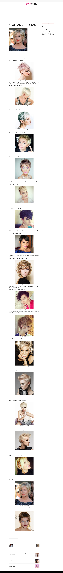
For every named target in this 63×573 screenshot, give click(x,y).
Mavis (7, 53)
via (27, 105)
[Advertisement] (31, 15)
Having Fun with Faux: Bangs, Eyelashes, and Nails (47, 31)
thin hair (16, 538)
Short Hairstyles (12, 538)
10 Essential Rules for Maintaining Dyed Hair (47, 26)
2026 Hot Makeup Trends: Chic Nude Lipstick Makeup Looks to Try (25, 559)
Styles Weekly (16, 571)
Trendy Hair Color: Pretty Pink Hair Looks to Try (24, 564)
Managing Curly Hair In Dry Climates (47, 29)
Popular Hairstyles (12, 554)
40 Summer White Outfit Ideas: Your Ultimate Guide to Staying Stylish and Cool (48, 34)
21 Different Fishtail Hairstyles (21, 553)
